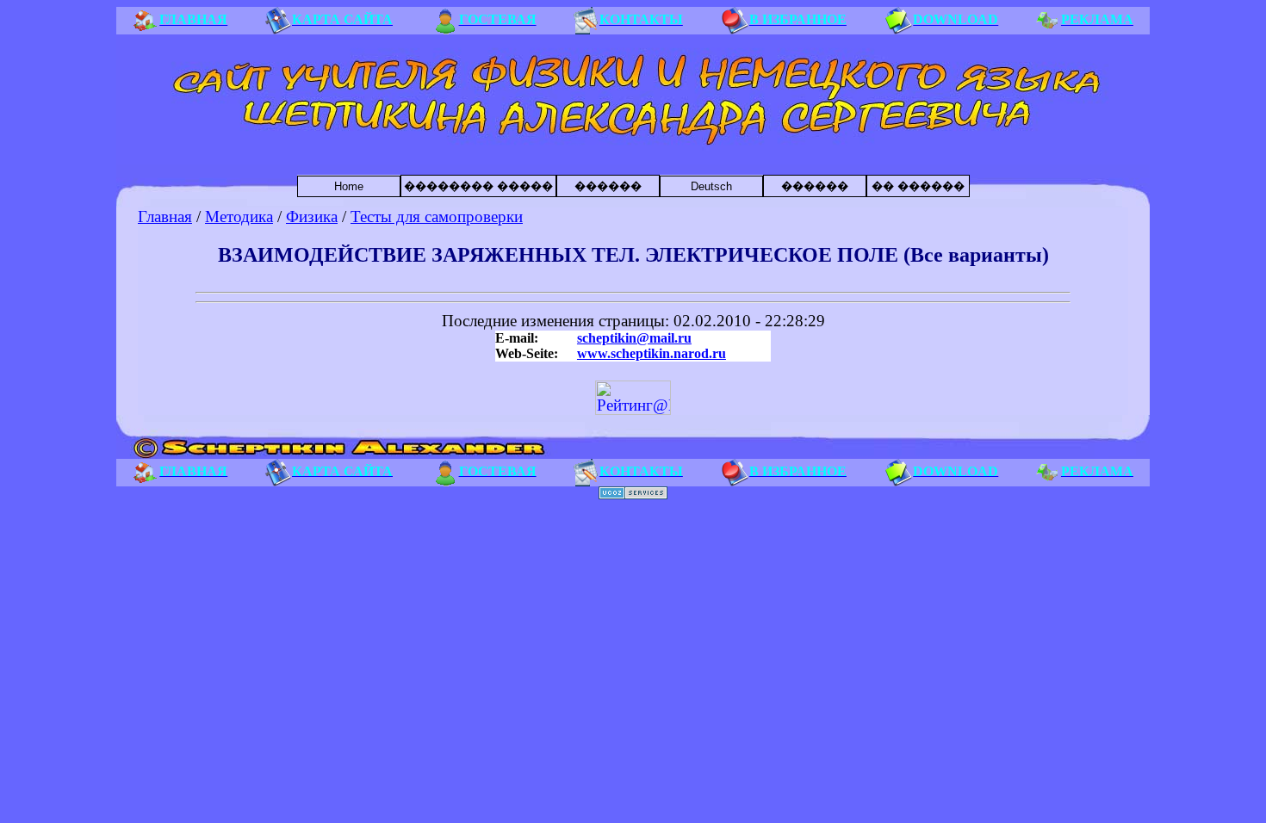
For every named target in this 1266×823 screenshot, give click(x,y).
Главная (165, 216)
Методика (239, 216)
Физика (312, 216)
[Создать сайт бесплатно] (633, 494)
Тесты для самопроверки (437, 216)
